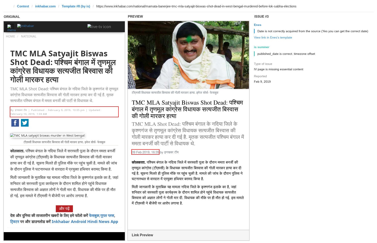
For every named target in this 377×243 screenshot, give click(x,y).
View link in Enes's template (273, 37)
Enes (257, 25)
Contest (23, 6)
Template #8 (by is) (76, 6)
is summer (261, 47)
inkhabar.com (45, 6)
